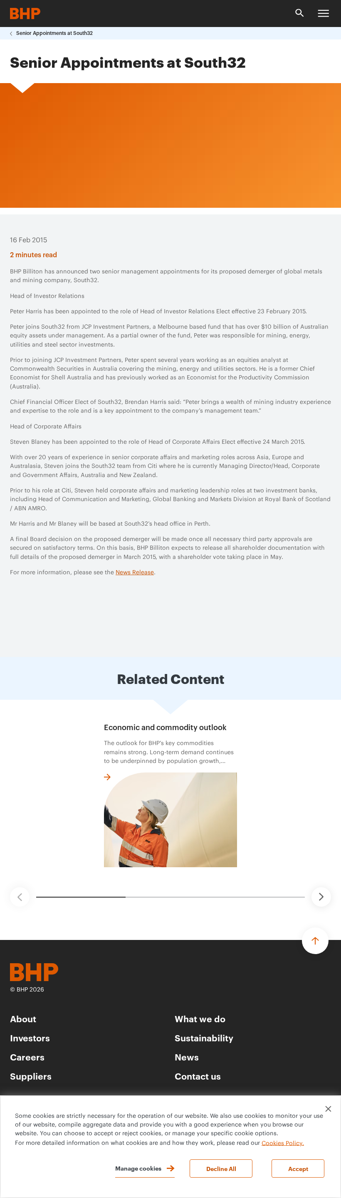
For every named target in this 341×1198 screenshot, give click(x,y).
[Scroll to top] (315, 940)
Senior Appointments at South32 (54, 33)
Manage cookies (138, 1168)
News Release (135, 573)
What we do (200, 1018)
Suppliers (31, 1076)
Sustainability (204, 1037)
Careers (27, 1056)
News (187, 1056)
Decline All (221, 1168)
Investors (30, 1037)
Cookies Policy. (283, 1143)
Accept (298, 1168)
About (23, 1018)
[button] (20, 897)
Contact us (198, 1076)
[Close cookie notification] (328, 1109)
